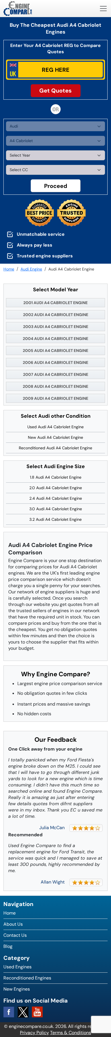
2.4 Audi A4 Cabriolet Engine (55, 498)
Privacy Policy (34, 1033)
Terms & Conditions (70, 1033)
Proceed (55, 186)
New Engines (16, 989)
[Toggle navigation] (103, 8)
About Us (13, 924)
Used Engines (17, 967)
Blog (8, 946)
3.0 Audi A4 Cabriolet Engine (55, 508)
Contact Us (15, 935)
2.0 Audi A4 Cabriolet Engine (55, 487)
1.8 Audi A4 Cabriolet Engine (55, 477)
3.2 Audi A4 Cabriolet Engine (55, 519)
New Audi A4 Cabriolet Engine (55, 437)
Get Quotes (55, 90)
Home (9, 913)
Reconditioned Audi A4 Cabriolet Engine (55, 447)
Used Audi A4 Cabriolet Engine (55, 426)
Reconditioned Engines (27, 978)
